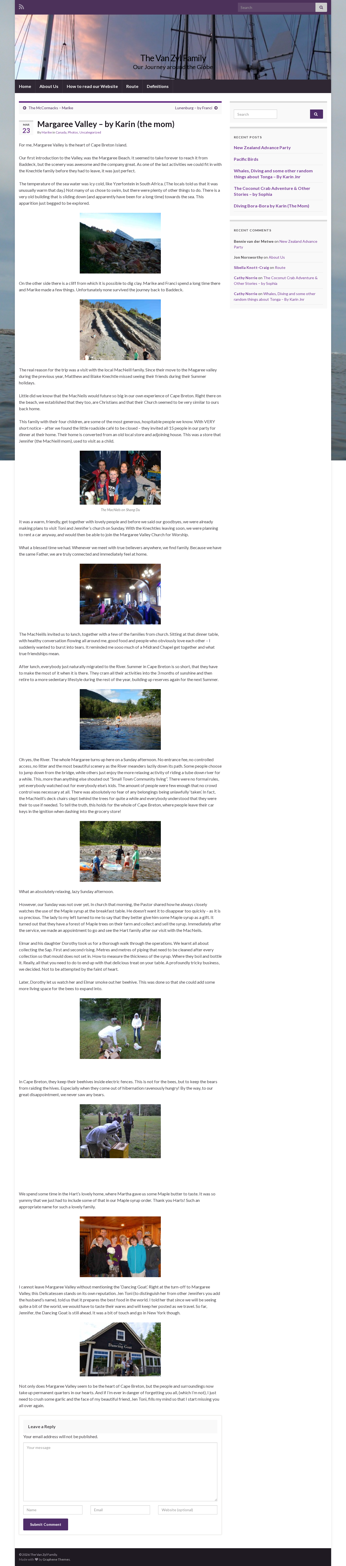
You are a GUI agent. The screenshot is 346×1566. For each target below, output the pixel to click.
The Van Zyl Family (173, 58)
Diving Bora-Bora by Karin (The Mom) (271, 205)
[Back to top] (334, 1554)
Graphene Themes (56, 1559)
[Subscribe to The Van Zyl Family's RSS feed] (21, 6)
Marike (47, 132)
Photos (73, 132)
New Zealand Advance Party (262, 147)
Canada (61, 132)
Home (25, 86)
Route (132, 86)
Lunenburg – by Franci (193, 107)
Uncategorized (90, 132)
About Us (48, 86)
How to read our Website (92, 86)
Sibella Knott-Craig (251, 267)
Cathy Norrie (245, 277)
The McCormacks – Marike (50, 107)
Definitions (158, 86)
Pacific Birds (246, 159)
